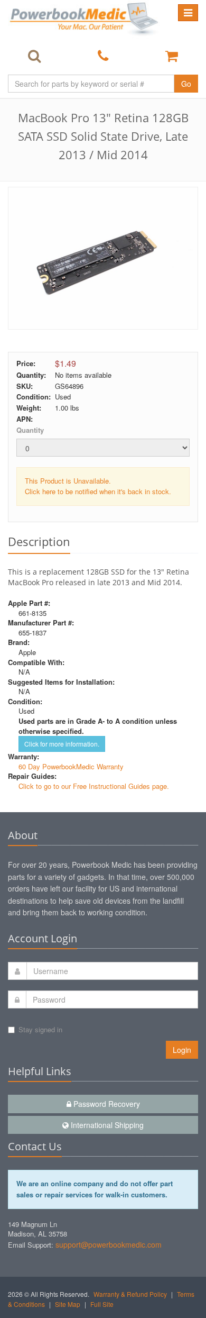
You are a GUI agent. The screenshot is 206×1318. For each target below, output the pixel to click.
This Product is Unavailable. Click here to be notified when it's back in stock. (98, 486)
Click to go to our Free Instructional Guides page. (93, 786)
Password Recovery (105, 1103)
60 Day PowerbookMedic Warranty (71, 766)
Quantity (30, 430)
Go (186, 83)
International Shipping (106, 1125)
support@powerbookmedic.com (108, 1244)
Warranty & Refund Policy (130, 1293)
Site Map (67, 1303)
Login (182, 1049)
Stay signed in (40, 1029)
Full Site (102, 1303)
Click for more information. (61, 743)
